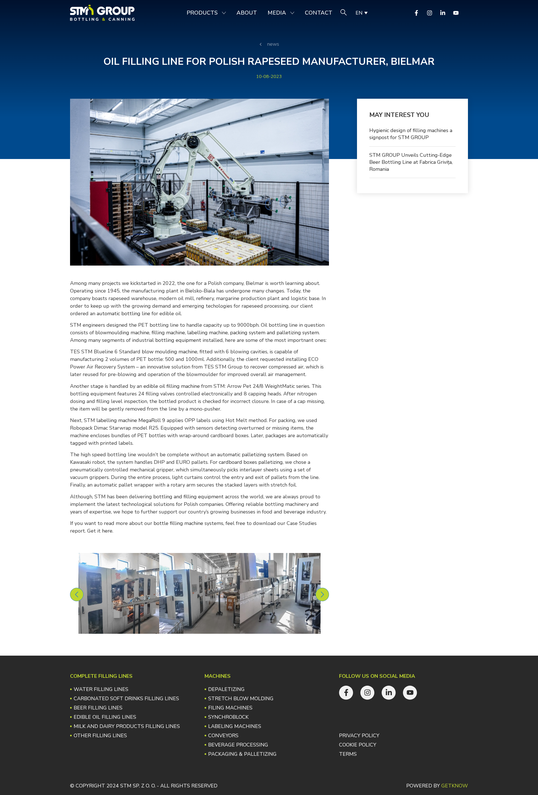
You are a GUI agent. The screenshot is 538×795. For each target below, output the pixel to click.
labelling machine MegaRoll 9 (130, 420)
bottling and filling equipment (188, 496)
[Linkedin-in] (442, 13)
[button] (77, 594)
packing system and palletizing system (274, 332)
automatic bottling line (123, 313)
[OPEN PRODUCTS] (224, 13)
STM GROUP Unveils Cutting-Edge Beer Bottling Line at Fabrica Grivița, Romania (411, 162)
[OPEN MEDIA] (292, 13)
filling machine (168, 332)
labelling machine (207, 332)
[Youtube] (456, 13)
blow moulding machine (169, 351)
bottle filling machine (178, 523)
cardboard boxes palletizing (251, 462)
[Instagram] (429, 13)
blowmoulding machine (122, 332)
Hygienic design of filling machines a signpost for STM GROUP (410, 134)
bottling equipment (178, 340)
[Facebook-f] (416, 13)
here (107, 530)
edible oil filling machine (171, 386)
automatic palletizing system (250, 454)
